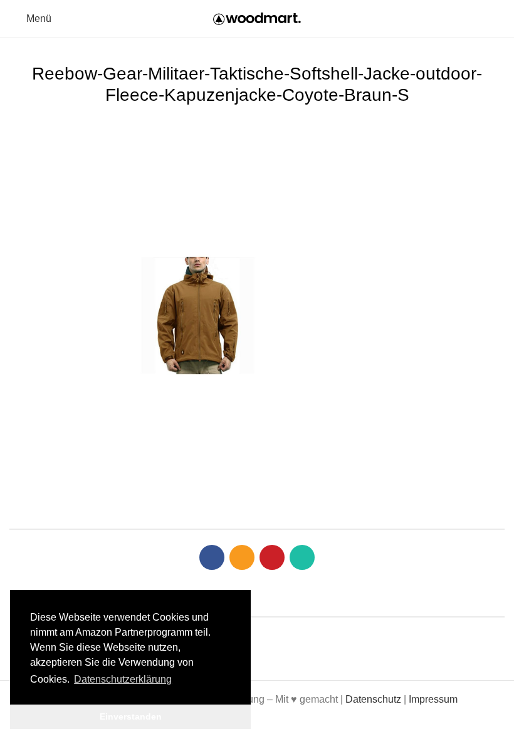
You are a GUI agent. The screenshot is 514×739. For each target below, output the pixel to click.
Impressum (433, 699)
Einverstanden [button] (131, 716)
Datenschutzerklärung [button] (123, 679)
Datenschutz (373, 699)
